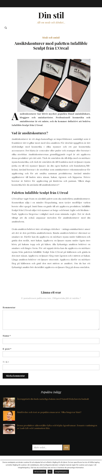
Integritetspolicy (61, 472)
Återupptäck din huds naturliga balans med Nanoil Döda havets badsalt (53, 399)
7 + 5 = (6, 362)
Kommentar (9, 307)
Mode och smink (51, 37)
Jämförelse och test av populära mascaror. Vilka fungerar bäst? (49, 412)
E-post (7, 348)
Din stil (51, 15)
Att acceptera (39, 472)
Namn (7, 335)
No (50, 472)
